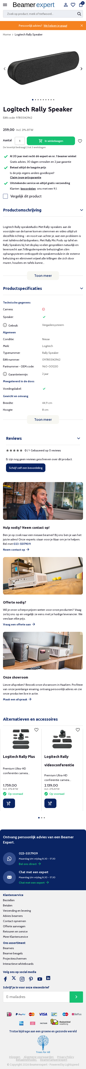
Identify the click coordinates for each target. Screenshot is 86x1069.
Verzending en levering (17, 910)
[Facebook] (5, 979)
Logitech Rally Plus (19, 756)
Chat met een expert (32, 882)
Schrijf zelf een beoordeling (25, 468)
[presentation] (4, 68)
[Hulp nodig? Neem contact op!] (43, 501)
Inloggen (15, 1057)
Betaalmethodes (26, 1059)
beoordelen (28, 188)
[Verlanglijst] (73, 5)
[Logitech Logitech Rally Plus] (20, 739)
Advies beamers (13, 916)
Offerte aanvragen (14, 926)
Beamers (8, 948)
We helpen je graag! (55, 25)
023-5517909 (22, 544)
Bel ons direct (28, 864)
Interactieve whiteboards (18, 964)
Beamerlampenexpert (53, 1059)
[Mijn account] (66, 5)
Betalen (7, 905)
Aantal (7, 140)
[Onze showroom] (43, 651)
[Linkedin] (48, 979)
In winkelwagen (54, 141)
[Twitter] (14, 979)
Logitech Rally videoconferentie (59, 760)
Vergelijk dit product (26, 196)
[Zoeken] (79, 14)
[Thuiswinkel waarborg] (60, 1022)
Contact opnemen (14, 921)
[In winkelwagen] (9, 803)
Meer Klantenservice (15, 937)
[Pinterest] (31, 979)
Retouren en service (15, 931)
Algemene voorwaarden (39, 1057)
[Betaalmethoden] (9, 1014)
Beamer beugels (13, 953)
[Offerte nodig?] (43, 576)
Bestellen (9, 900)
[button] (32, 99)
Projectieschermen (15, 958)
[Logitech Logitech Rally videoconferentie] (62, 739)
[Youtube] (39, 979)
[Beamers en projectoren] (35, 5)
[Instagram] (22, 979)
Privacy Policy (65, 1057)
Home (7, 34)
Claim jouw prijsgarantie (25, 177)
